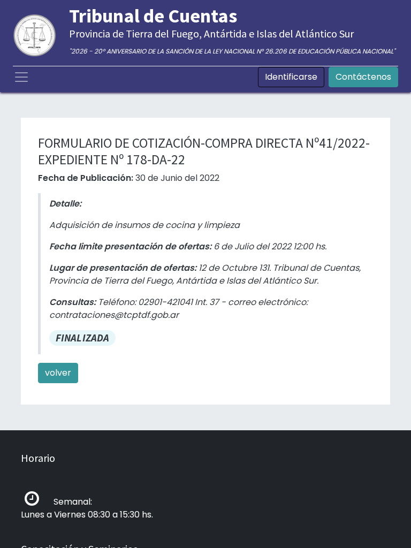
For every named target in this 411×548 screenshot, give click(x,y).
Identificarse (291, 77)
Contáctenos (363, 77)
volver (58, 373)
